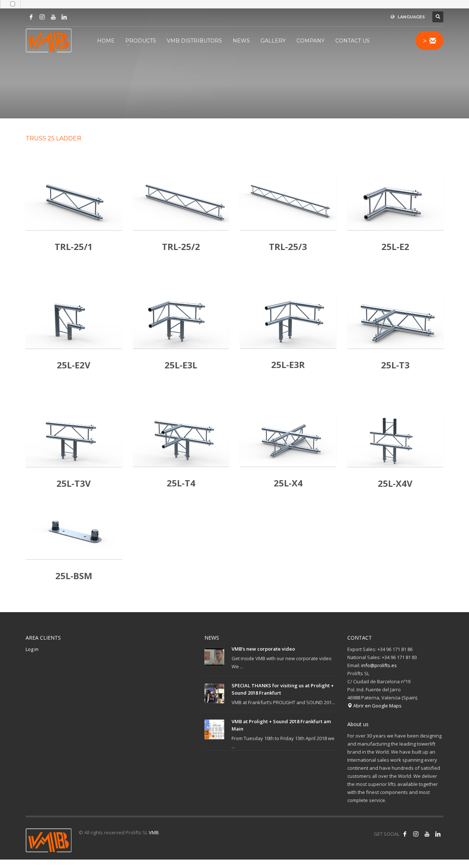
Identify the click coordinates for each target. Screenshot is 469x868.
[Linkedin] (64, 16)
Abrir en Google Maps (377, 705)
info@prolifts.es (379, 665)
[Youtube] (53, 16)
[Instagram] (42, 16)
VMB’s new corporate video (263, 649)
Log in (32, 649)
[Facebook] (31, 16)
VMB (154, 832)
